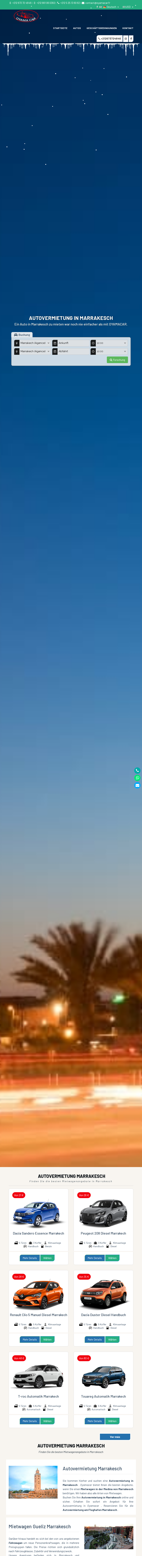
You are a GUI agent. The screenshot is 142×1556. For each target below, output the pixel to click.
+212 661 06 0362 (45, 2)
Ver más (115, 1436)
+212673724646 (110, 38)
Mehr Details (30, 1258)
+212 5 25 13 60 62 (70, 2)
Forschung (118, 359)
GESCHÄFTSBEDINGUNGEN (102, 28)
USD (128, 6)
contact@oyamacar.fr (97, 2)
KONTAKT (127, 28)
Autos (77, 28)
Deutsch (111, 6)
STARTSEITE (60, 28)
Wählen (47, 1258)
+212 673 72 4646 (21, 2)
